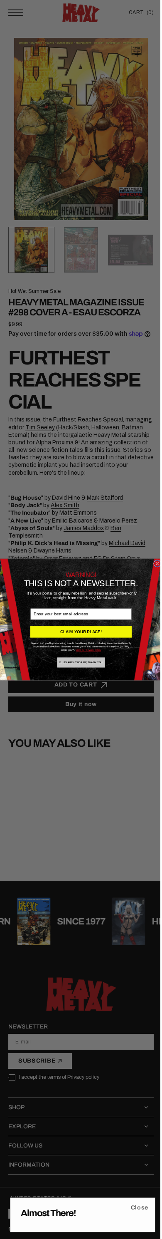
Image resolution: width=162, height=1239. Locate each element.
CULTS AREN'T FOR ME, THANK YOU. (78, 662)
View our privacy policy (85, 650)
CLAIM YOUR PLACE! (78, 631)
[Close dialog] (154, 563)
